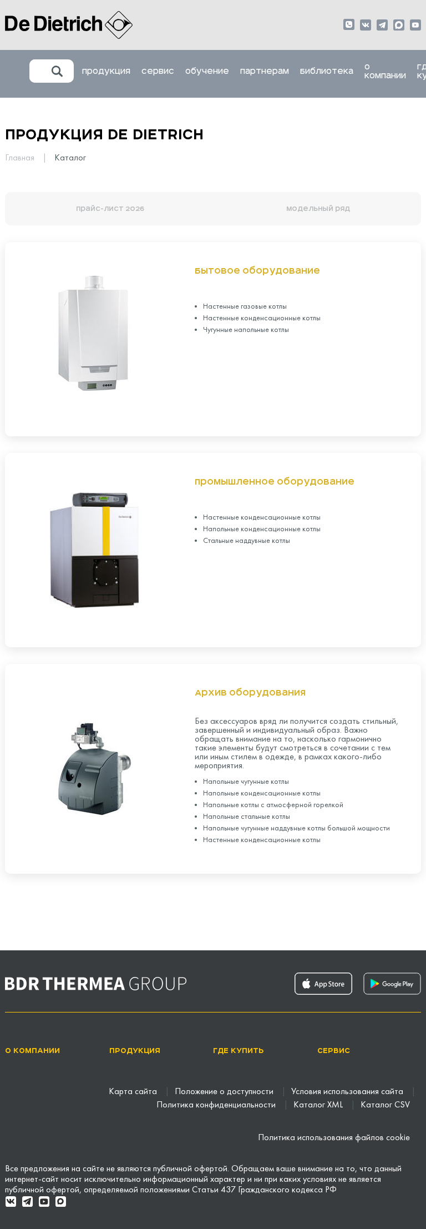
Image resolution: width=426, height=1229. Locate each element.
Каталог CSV (385, 1105)
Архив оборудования (250, 693)
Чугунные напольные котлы (246, 330)
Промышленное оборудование (274, 482)
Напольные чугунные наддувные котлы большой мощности (296, 828)
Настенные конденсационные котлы (262, 318)
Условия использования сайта (348, 1091)
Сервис (157, 71)
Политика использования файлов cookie (334, 1138)
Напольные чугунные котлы (246, 781)
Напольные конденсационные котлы (262, 529)
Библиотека (326, 71)
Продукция (106, 71)
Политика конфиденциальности (217, 1105)
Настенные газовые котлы (245, 306)
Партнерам (264, 71)
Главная (21, 158)
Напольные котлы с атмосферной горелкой (273, 805)
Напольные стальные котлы (246, 816)
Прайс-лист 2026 (110, 209)
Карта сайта (134, 1091)
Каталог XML (319, 1105)
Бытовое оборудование (257, 271)
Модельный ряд (318, 209)
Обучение (207, 71)
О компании (385, 71)
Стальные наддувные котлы (246, 541)
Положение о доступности (225, 1091)
